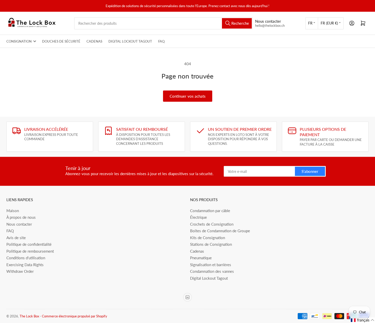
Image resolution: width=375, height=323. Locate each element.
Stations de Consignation (211, 244)
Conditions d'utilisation (25, 257)
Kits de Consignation (207, 237)
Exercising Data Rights (25, 264)
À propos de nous (21, 217)
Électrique (198, 217)
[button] (362, 320)
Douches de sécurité (61, 41)
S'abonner (310, 171)
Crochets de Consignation (211, 224)
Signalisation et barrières (210, 264)
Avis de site (16, 237)
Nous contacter (19, 224)
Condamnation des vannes (212, 271)
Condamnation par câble (210, 210)
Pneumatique (201, 257)
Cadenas (94, 41)
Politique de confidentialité (29, 244)
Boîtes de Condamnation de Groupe (220, 230)
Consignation (19, 41)
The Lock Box (29, 316)
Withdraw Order (20, 271)
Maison (12, 210)
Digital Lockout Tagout (130, 41)
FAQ (161, 41)
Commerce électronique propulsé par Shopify (74, 316)
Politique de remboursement (30, 251)
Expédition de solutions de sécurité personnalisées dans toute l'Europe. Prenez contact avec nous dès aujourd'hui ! (187, 6)
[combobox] (163, 23)
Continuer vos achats (188, 96)
